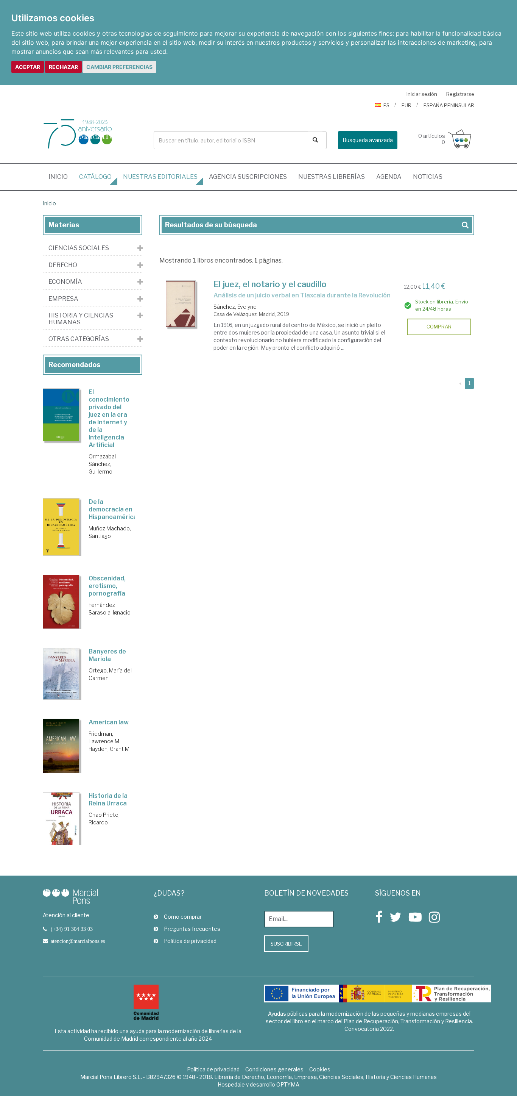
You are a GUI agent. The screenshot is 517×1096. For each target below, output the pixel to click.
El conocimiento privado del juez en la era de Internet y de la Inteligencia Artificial (109, 418)
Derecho (62, 265)
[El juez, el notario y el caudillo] (180, 304)
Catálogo (95, 176)
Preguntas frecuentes (192, 929)
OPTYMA (287, 1084)
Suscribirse (286, 944)
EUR (406, 105)
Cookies (319, 1069)
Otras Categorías (78, 339)
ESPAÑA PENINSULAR (449, 105)
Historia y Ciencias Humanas (80, 318)
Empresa (63, 298)
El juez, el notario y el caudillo (270, 284)
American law (109, 722)
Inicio (60, 176)
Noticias (427, 176)
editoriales (160, 176)
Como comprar (183, 916)
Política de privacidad (190, 941)
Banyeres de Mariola (107, 655)
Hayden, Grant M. (110, 749)
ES (386, 105)
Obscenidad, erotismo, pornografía (107, 586)
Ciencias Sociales (78, 248)
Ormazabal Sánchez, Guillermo (102, 464)
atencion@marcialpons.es (78, 941)
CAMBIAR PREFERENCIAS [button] (119, 67)
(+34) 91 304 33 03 (72, 929)
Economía (65, 281)
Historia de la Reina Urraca (108, 799)
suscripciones (248, 176)
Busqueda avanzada (368, 140)
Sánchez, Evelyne (235, 306)
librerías (331, 176)
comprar (439, 327)
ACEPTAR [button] (27, 67)
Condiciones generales (274, 1069)
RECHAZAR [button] (63, 67)
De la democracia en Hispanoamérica (113, 509)
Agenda (389, 176)
